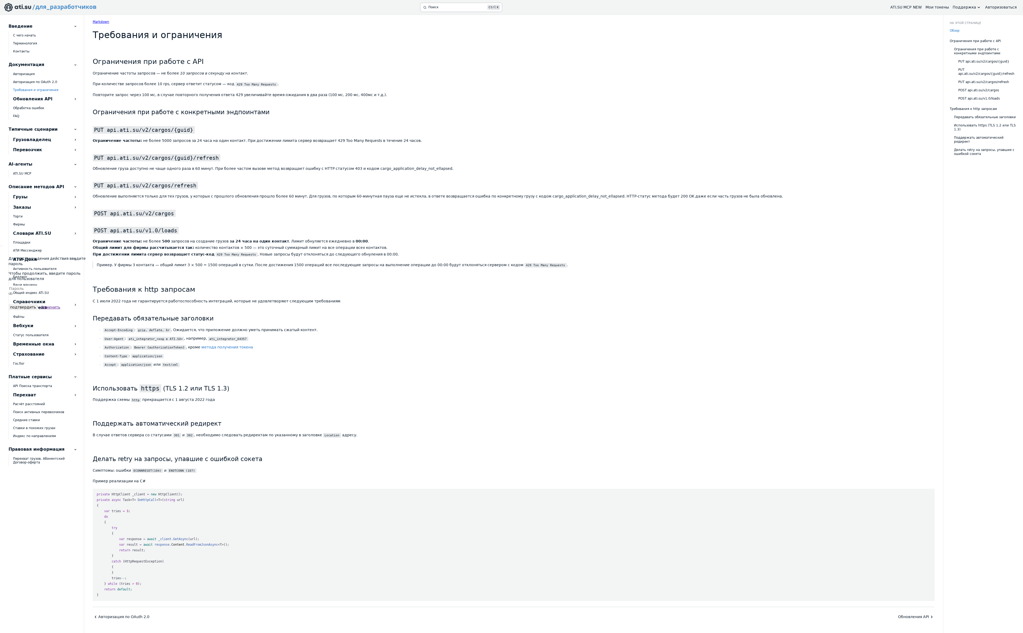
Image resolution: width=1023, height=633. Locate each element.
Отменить (50, 307)
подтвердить (23, 307)
